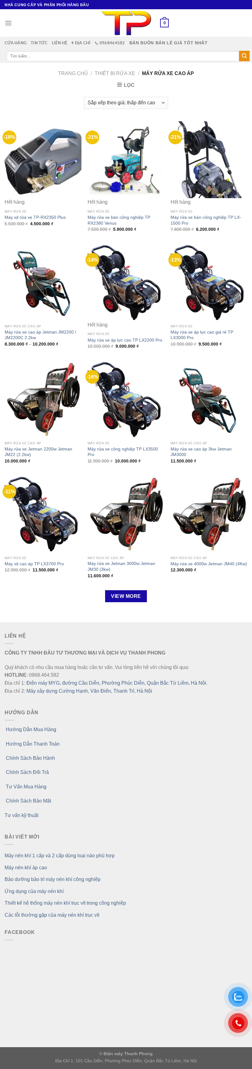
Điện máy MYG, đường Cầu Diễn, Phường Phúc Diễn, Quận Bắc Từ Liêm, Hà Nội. (116, 683)
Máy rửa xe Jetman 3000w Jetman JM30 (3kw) (121, 566)
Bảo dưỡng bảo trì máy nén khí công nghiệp (52, 879)
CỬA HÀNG (15, 43)
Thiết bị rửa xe (115, 73)
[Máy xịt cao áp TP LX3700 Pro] (43, 513)
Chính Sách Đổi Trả (27, 772)
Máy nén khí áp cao (26, 867)
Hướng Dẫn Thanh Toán (32, 744)
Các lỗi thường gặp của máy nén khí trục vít (52, 915)
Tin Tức (39, 43)
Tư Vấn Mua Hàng (25, 786)
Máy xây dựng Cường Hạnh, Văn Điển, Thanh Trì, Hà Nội (89, 691)
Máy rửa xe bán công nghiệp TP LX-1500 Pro (206, 220)
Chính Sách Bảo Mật (28, 800)
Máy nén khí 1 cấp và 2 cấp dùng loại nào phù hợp (60, 855)
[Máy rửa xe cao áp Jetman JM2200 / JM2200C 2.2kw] (43, 282)
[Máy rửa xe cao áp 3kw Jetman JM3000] (209, 399)
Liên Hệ (59, 43)
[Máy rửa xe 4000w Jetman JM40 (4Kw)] (209, 513)
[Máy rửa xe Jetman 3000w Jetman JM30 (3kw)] (126, 513)
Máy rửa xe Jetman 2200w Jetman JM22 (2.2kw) (38, 451)
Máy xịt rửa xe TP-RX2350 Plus (35, 217)
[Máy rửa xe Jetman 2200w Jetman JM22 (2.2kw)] (43, 399)
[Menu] (8, 22)
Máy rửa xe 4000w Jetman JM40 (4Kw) (209, 563)
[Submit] (244, 56)
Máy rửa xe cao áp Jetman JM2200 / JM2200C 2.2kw (40, 335)
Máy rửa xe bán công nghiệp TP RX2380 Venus (119, 220)
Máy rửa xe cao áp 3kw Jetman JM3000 (201, 451)
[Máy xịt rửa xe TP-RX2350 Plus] (43, 159)
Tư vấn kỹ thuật (21, 815)
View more (126, 596)
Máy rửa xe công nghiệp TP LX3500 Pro (123, 451)
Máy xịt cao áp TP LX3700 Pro (34, 563)
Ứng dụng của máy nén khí (34, 891)
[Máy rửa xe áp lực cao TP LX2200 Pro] (126, 282)
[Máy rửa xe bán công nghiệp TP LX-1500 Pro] (209, 159)
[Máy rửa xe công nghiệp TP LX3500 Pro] (126, 399)
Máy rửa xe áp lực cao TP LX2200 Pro (125, 340)
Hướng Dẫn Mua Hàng (30, 729)
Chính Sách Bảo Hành (30, 758)
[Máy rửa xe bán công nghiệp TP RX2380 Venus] (126, 159)
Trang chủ (73, 73)
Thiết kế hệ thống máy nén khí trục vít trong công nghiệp (65, 903)
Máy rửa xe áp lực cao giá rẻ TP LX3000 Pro (202, 335)
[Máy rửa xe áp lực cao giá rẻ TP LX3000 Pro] (209, 282)
